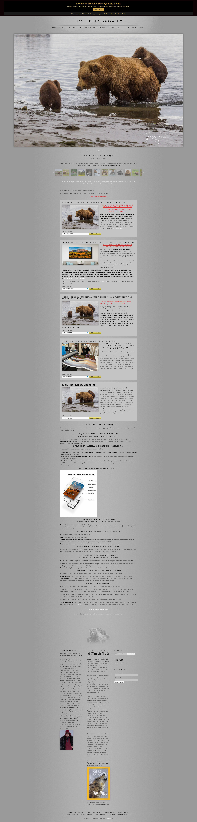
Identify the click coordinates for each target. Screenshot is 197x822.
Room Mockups (72, 815)
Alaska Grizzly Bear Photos (106, 184)
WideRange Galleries (108, 818)
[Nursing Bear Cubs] (120, 174)
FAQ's (134, 27)
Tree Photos (101, 815)
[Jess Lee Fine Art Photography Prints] (98, 22)
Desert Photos (87, 815)
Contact (126, 27)
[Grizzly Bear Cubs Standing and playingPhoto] (105, 174)
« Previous (89, 151)
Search (142, 27)
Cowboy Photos (109, 812)
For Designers (90, 27)
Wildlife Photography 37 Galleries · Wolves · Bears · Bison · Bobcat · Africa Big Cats (85, 182)
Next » (108, 151)
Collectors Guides (74, 27)
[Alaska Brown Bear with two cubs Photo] (66, 174)
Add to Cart (95, 234)
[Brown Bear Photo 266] (81, 174)
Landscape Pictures (76, 812)
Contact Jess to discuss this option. (75, 278)
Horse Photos (123, 812)
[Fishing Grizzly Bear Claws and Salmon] (89, 174)
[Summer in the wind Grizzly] (74, 174)
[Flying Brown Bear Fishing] (112, 174)
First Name (117, 677)
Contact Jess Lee (119, 663)
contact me (103, 281)
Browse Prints (57, 27)
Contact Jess (78, 604)
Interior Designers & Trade (120, 815)
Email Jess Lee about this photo (98, 610)
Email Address (118, 673)
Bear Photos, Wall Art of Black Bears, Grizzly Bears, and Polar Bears (103, 614)
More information (118, 229)
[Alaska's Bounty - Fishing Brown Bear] (97, 174)
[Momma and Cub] (135, 174)
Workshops (115, 27)
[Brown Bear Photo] (58, 174)
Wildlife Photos (93, 812)
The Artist (103, 27)
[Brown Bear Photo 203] (128, 174)
